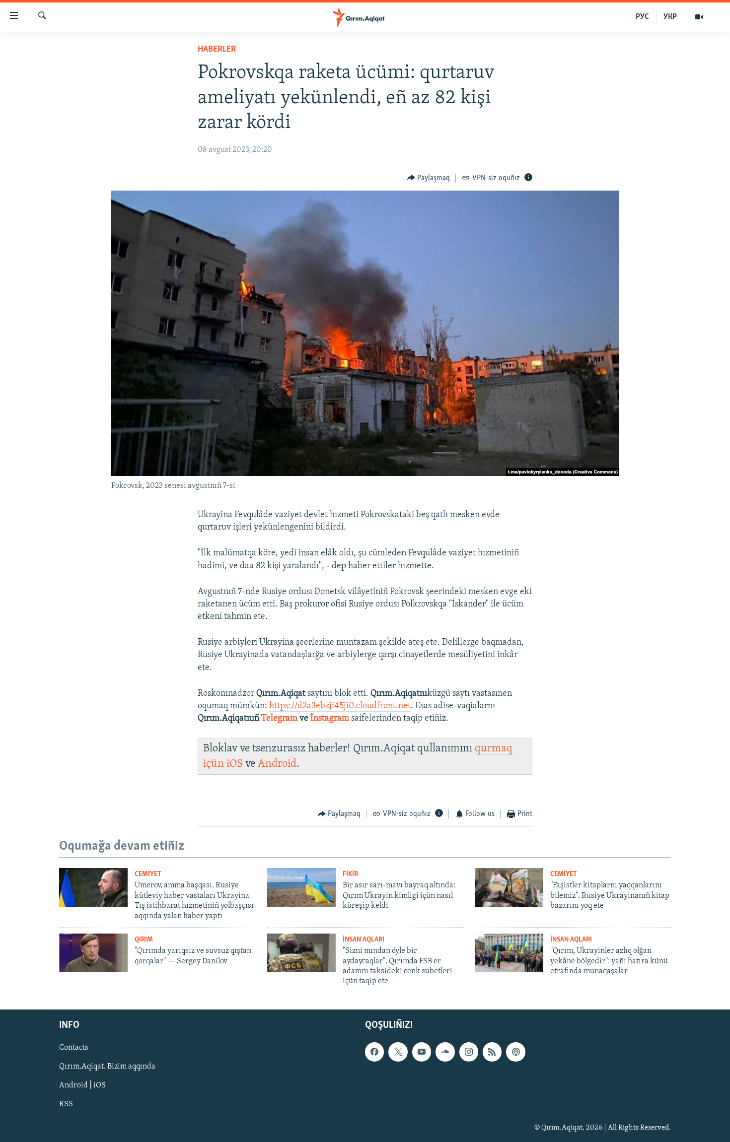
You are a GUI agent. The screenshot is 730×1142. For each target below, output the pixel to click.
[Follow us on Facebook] (374, 1051)
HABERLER (217, 49)
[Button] (428, 178)
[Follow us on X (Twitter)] (397, 1051)
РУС (642, 17)
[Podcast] (515, 1051)
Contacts (73, 1048)
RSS (66, 1104)
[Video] (699, 17)
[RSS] (492, 1051)
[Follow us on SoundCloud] (445, 1051)
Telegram (279, 718)
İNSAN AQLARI (363, 939)
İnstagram (330, 718)
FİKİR (350, 874)
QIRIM (144, 939)
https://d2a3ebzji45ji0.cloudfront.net (340, 706)
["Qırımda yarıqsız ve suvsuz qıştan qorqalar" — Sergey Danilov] (93, 953)
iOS (234, 764)
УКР (670, 17)
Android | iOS (82, 1085)
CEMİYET (148, 874)
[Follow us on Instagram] (468, 1051)
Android (277, 764)
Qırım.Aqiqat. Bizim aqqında (107, 1067)
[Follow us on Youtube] (421, 1051)
